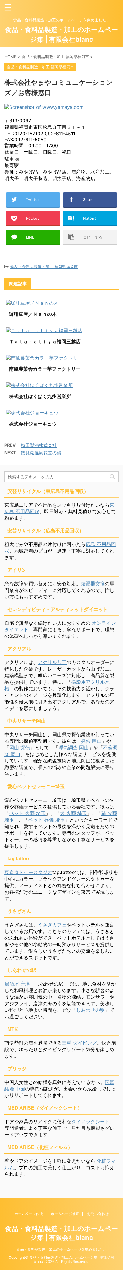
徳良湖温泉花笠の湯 (41, 453)
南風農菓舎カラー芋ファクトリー (45, 369)
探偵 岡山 (91, 741)
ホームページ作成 (28, 1214)
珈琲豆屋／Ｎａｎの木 (33, 314)
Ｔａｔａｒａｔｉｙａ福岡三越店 (45, 341)
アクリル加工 (52, 662)
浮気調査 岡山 (74, 748)
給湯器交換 (93, 584)
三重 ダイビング (79, 1043)
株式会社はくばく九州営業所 (40, 396)
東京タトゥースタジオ (28, 872)
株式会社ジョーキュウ (33, 424)
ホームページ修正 (65, 1214)
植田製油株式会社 (39, 445)
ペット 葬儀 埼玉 (46, 820)
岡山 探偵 (19, 748)
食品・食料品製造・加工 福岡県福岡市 (44, 266)
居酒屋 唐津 (17, 984)
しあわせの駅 (90, 1010)
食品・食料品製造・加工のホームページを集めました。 (61, 1249)
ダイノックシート (90, 1121)
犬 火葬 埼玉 (73, 813)
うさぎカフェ (52, 925)
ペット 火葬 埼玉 (27, 813)
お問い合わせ (98, 1214)
